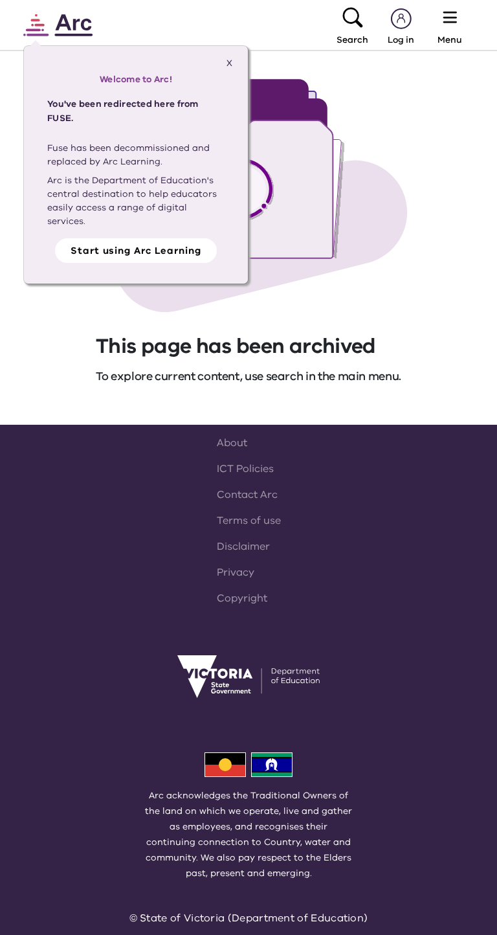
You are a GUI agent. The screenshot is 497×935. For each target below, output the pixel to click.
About (232, 443)
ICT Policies (245, 469)
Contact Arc (247, 495)
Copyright (242, 598)
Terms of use (249, 520)
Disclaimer (243, 546)
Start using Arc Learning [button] (136, 250)
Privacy (235, 572)
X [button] (229, 63)
